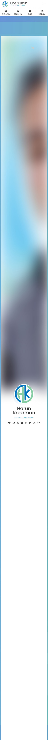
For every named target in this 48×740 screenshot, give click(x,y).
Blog (30, 14)
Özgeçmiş (18, 14)
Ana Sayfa (6, 14)
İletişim (42, 14)
